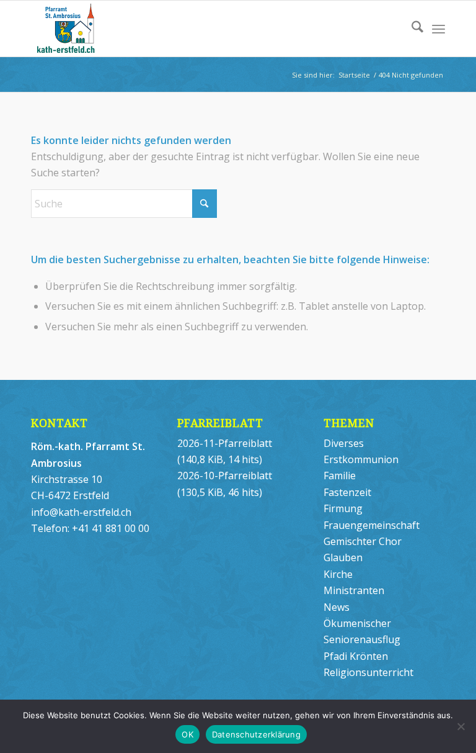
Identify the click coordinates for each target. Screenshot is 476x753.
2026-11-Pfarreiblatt (224, 443)
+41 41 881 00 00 (110, 528)
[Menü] (438, 28)
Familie (340, 475)
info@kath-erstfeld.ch (81, 512)
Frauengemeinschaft (372, 525)
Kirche (338, 574)
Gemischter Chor (363, 541)
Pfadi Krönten (356, 656)
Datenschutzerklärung (256, 734)
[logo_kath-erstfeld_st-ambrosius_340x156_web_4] (91, 28)
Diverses (344, 443)
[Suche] (411, 28)
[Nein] (460, 726)
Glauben (343, 557)
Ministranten (354, 590)
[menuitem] (411, 28)
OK (187, 734)
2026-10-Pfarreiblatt (224, 475)
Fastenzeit (347, 492)
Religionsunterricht (368, 672)
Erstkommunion (361, 459)
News (337, 607)
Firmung (343, 508)
